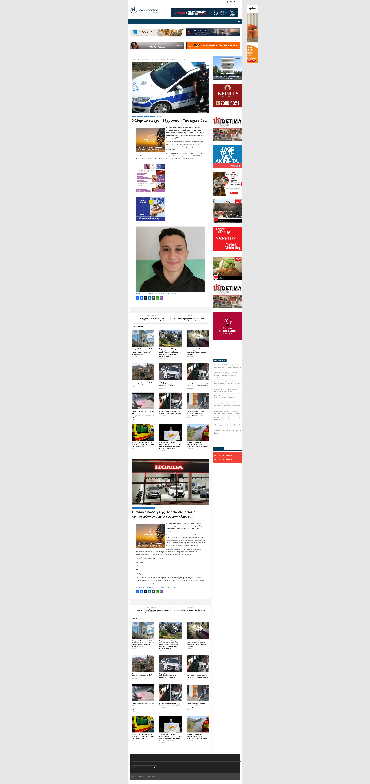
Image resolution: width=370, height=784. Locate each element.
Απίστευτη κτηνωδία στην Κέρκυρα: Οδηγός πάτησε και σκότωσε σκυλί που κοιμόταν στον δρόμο (196, 351)
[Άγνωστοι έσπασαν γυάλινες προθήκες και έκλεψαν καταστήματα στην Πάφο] (198, 401)
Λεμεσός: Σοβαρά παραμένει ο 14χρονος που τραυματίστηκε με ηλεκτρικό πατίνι (143, 444)
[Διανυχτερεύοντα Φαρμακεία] (238, 2)
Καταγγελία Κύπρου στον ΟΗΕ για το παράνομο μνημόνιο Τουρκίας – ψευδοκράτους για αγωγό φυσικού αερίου (143, 351)
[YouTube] (227, 2)
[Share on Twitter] (145, 298)
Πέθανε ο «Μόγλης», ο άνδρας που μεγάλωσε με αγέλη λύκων (142, 383)
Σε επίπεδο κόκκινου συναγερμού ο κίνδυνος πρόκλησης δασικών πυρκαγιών (197, 444)
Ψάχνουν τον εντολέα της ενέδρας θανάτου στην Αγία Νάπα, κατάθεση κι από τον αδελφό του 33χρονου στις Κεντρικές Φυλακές (168, 352)
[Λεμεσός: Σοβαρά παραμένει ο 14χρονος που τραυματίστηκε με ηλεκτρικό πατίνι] (143, 432)
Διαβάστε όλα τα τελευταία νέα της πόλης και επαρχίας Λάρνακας (156, 293)
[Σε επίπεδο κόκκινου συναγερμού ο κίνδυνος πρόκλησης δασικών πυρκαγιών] (198, 432)
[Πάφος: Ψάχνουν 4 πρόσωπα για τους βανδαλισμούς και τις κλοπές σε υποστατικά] (170, 371)
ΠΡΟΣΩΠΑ (190, 21)
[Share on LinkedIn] (149, 298)
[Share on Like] (141, 298)
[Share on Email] (153, 298)
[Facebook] (224, 2)
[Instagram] (234, 2)
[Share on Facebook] (137, 298)
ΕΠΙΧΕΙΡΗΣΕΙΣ (142, 21)
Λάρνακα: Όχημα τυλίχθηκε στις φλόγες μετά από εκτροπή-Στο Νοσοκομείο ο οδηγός (227, 432)
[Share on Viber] (161, 298)
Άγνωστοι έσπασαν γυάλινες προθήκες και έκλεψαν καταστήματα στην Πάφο (196, 413)
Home (133, 59)
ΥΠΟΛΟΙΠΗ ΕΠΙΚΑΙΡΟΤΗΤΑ (176, 21)
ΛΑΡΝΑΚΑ (132, 21)
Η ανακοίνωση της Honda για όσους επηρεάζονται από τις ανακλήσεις (151, 318)
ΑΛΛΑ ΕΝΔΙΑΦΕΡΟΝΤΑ (204, 21)
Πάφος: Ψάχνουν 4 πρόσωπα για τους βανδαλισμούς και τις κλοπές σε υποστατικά (170, 384)
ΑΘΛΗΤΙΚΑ (161, 21)
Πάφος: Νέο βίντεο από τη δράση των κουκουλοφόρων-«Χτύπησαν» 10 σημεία (143, 414)
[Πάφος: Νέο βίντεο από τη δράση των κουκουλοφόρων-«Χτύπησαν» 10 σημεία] (143, 401)
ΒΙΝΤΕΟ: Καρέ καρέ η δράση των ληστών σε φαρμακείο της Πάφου (170, 412)
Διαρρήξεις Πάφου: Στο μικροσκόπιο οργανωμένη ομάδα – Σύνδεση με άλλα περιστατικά (198, 384)
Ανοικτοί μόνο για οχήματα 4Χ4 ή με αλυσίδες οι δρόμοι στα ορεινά (151, 610)
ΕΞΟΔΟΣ (152, 21)
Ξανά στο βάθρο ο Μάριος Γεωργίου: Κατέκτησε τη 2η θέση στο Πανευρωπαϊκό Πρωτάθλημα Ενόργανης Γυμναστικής (170, 445)
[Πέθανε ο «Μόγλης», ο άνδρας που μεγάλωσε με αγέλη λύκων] (143, 371)
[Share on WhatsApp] (157, 298)
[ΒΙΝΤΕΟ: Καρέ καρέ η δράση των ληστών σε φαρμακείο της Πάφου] (170, 401)
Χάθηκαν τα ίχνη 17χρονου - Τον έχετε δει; (189, 609)
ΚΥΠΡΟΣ (156, 59)
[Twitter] (231, 2)
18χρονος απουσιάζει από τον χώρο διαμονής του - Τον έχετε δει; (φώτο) (189, 318)
